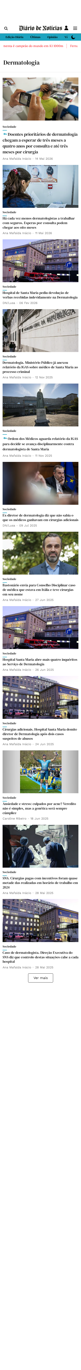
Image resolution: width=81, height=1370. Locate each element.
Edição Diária (14, 37)
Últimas (35, 37)
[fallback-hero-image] (40, 98)
